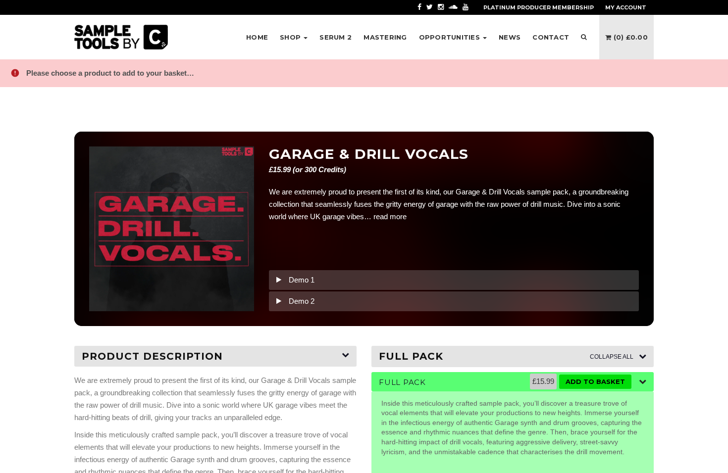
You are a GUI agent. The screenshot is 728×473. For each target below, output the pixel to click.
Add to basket (595, 381)
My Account (625, 7)
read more (390, 216)
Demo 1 (301, 280)
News (509, 37)
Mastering (385, 37)
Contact (550, 37)
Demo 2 (301, 301)
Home (257, 37)
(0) (629, 37)
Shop (291, 37)
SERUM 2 (335, 37)
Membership (538, 7)
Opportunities (450, 37)
